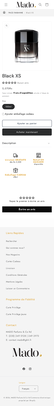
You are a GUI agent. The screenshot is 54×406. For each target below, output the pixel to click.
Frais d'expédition (23, 92)
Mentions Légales (14, 281)
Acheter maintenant (27, 132)
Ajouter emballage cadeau (19, 114)
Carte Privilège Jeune (16, 314)
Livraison (10, 268)
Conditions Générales (16, 274)
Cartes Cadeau (13, 261)
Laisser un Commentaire (17, 288)
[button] (6, 4)
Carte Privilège (13, 307)
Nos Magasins (13, 254)
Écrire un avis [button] (27, 209)
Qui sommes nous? (15, 247)
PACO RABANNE (16, 12)
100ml (8, 106)
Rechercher (11, 241)
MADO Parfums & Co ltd (20, 397)
